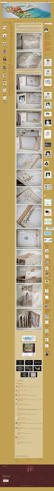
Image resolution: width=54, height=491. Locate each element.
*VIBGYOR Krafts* (4, 95)
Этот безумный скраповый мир (47, 343)
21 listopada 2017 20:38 (24, 422)
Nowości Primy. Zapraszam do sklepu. (50, 322)
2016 (10, 53)
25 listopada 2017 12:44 (21, 432)
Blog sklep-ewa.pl (47, 272)
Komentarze (5, 481)
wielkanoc (10, 92)
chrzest (9, 78)
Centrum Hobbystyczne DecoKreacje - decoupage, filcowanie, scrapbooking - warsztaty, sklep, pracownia (48, 302)
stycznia (11, 52)
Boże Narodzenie (11, 66)
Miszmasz (10, 72)
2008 (10, 62)
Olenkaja (18, 427)
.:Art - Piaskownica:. (47, 254)
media (12, 85)
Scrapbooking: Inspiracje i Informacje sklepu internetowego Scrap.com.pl (48, 310)
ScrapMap (46, 337)
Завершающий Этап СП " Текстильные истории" (50, 346)
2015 (10, 54)
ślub (9, 95)
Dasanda (18, 385)
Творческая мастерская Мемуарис (48, 279)
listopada (11, 26)
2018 (10, 24)
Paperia (46, 349)
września (11, 43)
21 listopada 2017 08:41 (23, 417)
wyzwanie (10, 93)
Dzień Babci (10, 68)
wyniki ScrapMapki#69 (50, 339)
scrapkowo (18, 417)
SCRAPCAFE (46, 314)
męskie (11, 86)
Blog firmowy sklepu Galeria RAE (47, 326)
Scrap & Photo (10, 5)
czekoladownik (10, 79)
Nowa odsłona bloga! (49, 330)
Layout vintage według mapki (49, 296)
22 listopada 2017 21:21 (22, 427)
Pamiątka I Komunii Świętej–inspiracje (47, 312)
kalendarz (10, 81)
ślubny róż (50, 249)
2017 (10, 25)
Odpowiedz (18, 396)
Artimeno (10, 65)
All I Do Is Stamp (4, 33)
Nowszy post (17, 459)
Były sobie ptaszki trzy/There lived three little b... (11, 32)
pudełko (12, 87)
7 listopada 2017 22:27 (22, 385)
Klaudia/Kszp (4, 25)
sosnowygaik (19, 394)
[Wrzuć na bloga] (25, 380)
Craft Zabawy (46, 245)
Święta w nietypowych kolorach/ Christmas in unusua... (11, 29)
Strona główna (6, 18)
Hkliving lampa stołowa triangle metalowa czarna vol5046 (48, 286)
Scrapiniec (10, 74)
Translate (47, 25)
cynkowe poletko (4, 49)
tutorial (12, 88)
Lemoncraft (10, 71)
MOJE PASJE (4, 41)
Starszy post (41, 459)
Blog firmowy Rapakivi (48, 266)
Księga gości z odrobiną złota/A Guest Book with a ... (11, 36)
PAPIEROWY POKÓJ (4, 80)
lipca (10, 45)
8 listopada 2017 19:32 (24, 398)
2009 (10, 61)
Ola (17, 432)
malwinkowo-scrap (19, 398)
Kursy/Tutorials (12, 18)
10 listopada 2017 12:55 (22, 403)
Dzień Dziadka (10, 69)
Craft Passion (11, 67)
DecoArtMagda (19, 422)
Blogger (32, 485)
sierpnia (11, 44)
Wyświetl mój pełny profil (47, 39)
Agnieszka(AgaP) (47, 32)
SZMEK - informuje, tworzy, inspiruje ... (47, 351)
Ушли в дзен (49, 280)
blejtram (11, 76)
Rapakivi (11, 73)
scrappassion (4, 65)
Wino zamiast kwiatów (49, 305)
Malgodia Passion (4, 73)
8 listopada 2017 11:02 (23, 394)
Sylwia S (18, 403)
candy (9, 77)
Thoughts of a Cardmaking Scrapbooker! (4, 57)
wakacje (9, 90)
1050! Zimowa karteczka (50, 316)
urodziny (11, 89)
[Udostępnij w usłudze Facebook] (27, 380)
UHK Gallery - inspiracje (47, 248)
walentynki (10, 91)
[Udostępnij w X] (26, 380)
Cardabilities (46, 334)
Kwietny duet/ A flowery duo (11, 40)
